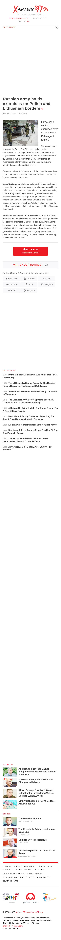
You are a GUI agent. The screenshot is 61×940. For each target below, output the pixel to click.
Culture (7, 870)
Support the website (31, 251)
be (20, 21)
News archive (39, 18)
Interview (8, 764)
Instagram (48, 284)
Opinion (7, 814)
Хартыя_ (30, 9)
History (18, 870)
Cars (30, 873)
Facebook (12, 278)
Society (17, 866)
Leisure (39, 873)
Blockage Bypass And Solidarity (18, 877)
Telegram (30, 290)
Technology (9, 873)
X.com (48, 278)
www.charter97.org (34, 912)
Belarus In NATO (10, 881)
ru (24, 21)
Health (21, 873)
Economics (29, 866)
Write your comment (30, 265)
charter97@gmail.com (13, 926)
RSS (13, 290)
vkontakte (12, 284)
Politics (7, 866)
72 (42, 109)
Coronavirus (43, 877)
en (28, 21)
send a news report (19, 18)
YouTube (30, 278)
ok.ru (30, 284)
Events (41, 866)
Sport (50, 866)
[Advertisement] (30, 63)
